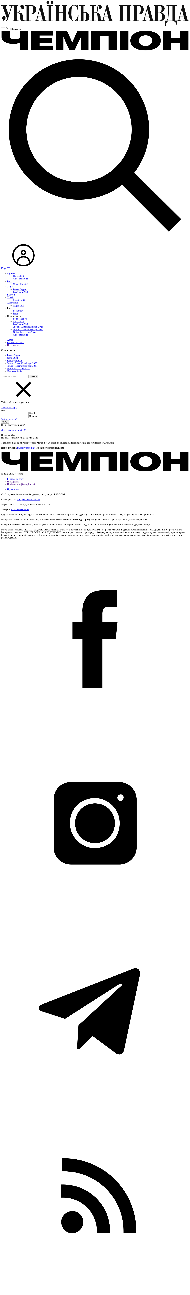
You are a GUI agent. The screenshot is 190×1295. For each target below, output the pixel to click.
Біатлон (11, 294)
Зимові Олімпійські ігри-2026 (28, 326)
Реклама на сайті (15, 342)
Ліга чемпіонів (20, 278)
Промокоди (13, 489)
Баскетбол (18, 310)
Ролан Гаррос (20, 289)
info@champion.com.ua (28, 499)
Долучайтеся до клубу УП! (14, 430)
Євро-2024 (18, 276)
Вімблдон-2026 (20, 292)
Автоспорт (12, 302)
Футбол (11, 273)
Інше (15, 313)
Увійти (5, 422)
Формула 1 (18, 305)
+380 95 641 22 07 (20, 509)
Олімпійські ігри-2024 (24, 332)
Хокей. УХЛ (19, 300)
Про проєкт (13, 345)
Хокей (10, 297)
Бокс (9, 281)
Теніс (9, 286)
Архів (10, 340)
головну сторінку (26, 448)
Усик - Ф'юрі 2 (20, 284)
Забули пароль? (9, 419)
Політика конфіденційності (21, 484)
